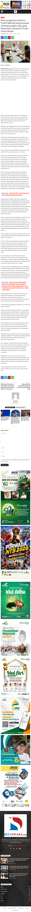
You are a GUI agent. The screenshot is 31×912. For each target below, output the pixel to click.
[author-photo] (15, 396)
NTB (12, 416)
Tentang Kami (20, 908)
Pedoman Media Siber (12, 908)
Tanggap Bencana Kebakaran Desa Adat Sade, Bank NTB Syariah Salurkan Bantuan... (19, 860)
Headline (3, 893)
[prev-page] (14, 426)
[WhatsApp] (12, 37)
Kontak (26, 908)
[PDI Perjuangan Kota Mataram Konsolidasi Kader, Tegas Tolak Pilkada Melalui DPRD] (25, 413)
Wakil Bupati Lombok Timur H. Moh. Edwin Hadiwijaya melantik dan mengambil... (18, 875)
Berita (2, 887)
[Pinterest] (9, 37)
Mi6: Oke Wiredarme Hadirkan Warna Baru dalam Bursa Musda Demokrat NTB (5, 419)
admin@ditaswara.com (18, 845)
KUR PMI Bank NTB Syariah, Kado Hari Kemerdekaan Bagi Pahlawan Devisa (19, 867)
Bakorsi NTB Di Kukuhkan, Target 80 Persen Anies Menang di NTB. (23, 386)
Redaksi (3, 33)
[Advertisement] (15, 98)
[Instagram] (14, 848)
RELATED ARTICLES (10, 407)
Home (2, 14)
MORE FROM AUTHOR (20, 407)
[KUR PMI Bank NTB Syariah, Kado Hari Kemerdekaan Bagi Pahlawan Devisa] (4, 868)
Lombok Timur (4, 889)
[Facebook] (2, 37)
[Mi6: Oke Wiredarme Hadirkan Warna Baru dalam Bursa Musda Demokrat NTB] (5, 413)
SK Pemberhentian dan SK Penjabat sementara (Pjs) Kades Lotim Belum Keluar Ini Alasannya (7, 386)
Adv (1, 896)
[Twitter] (5, 37)
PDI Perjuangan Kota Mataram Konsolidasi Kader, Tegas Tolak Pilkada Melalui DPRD (25, 419)
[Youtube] (20, 848)
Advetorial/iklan (4, 891)
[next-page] (16, 426)
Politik (5, 14)
